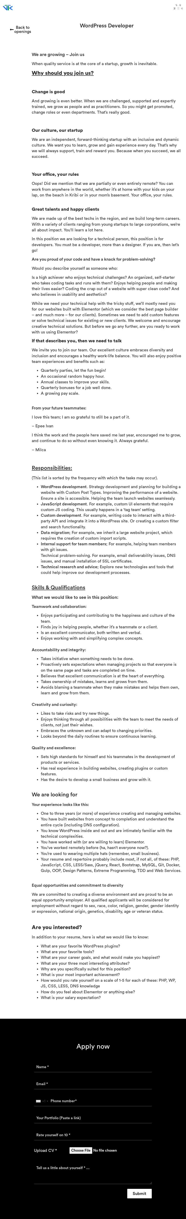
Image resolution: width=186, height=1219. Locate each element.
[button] (139, 1194)
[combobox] (41, 1101)
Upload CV (44, 1150)
